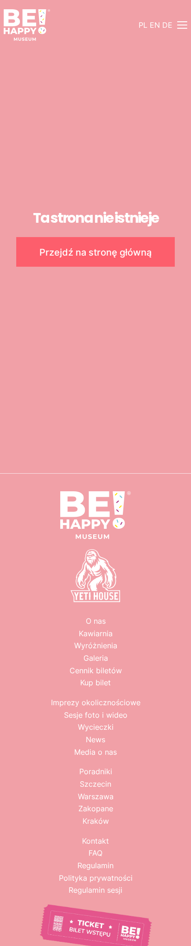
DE (167, 25)
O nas (96, 621)
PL (143, 25)
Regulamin (95, 865)
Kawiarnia (96, 633)
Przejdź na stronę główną (95, 251)
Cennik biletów (96, 670)
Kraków (96, 821)
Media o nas (95, 752)
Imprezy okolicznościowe (95, 702)
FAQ (95, 853)
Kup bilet (95, 682)
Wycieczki (96, 727)
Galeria (95, 658)
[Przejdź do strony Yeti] (95, 601)
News (95, 739)
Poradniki (95, 771)
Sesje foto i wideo (95, 715)
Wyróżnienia (95, 645)
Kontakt (95, 841)
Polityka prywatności (96, 878)
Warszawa (96, 796)
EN (155, 25)
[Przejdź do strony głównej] (27, 25)
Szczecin (95, 784)
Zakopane (95, 808)
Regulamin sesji (95, 890)
